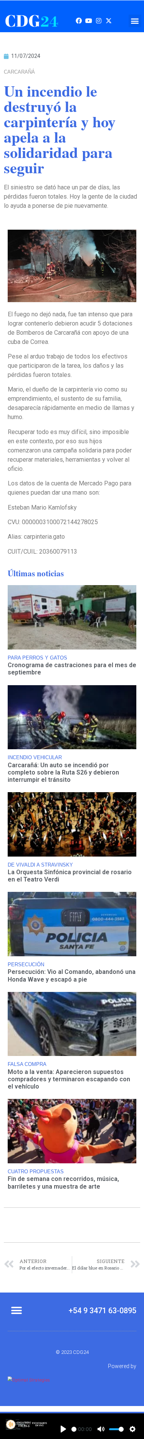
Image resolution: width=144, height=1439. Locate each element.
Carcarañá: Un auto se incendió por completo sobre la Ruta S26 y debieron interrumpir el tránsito (63, 772)
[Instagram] (99, 21)
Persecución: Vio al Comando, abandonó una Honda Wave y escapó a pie (72, 975)
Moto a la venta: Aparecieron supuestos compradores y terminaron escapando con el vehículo (69, 1079)
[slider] (73, 1429)
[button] (135, 21)
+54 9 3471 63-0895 (102, 1310)
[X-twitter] (109, 21)
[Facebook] (79, 21)
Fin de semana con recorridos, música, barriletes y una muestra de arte (63, 1182)
